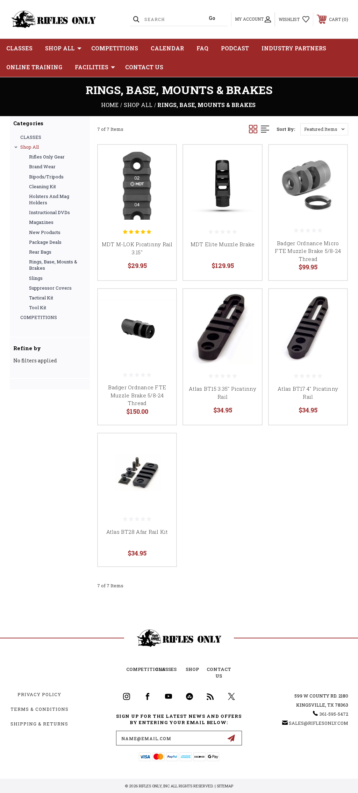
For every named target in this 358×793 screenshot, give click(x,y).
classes (166, 669)
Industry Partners (294, 48)
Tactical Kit (41, 298)
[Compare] (162, 192)
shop (192, 669)
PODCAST (235, 48)
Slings (36, 278)
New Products (44, 232)
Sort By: (286, 129)
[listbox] (324, 129)
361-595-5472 (334, 714)
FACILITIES (91, 67)
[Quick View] (162, 158)
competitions (145, 669)
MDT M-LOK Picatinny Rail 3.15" (137, 248)
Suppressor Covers (50, 288)
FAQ (202, 48)
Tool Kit (37, 307)
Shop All (59, 48)
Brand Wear (42, 166)
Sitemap (225, 785)
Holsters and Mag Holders (49, 199)
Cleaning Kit (42, 186)
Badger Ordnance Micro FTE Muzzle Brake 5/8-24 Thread (308, 251)
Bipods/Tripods (46, 177)
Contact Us (144, 67)
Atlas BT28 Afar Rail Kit (137, 531)
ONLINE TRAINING (34, 67)
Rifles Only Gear (47, 157)
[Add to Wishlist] (162, 175)
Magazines (41, 222)
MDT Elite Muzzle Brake (223, 244)
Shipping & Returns (39, 724)
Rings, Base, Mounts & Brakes (53, 265)
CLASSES (19, 48)
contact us (219, 672)
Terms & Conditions (39, 709)
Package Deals (45, 242)
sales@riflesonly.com (318, 723)
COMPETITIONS (114, 48)
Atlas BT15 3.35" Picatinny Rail (222, 392)
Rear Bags (40, 252)
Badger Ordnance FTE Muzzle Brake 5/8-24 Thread (137, 395)
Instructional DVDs (49, 212)
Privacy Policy (39, 694)
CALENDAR (167, 48)
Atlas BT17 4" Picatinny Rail (308, 392)
